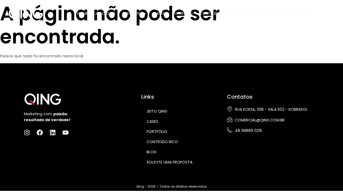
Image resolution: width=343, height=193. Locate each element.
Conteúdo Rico (162, 141)
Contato (245, 13)
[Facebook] (328, 12)
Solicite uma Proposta (285, 13)
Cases (159, 13)
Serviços (131, 13)
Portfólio (182, 13)
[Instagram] (319, 12)
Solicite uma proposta (169, 162)
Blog (151, 152)
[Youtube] (65, 132)
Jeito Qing (105, 13)
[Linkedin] (337, 12)
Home (82, 13)
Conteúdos (211, 13)
